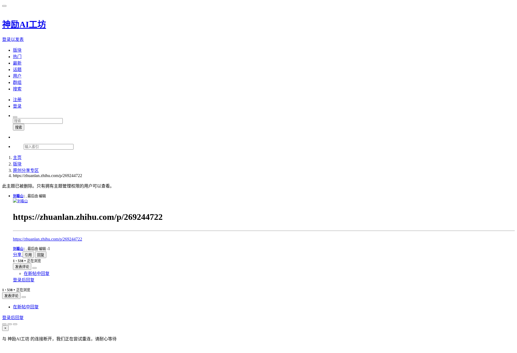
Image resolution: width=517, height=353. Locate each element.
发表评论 (22, 267)
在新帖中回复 (37, 273)
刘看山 (18, 196)
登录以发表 (13, 39)
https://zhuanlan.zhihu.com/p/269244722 (47, 239)
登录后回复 (23, 280)
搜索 (18, 127)
